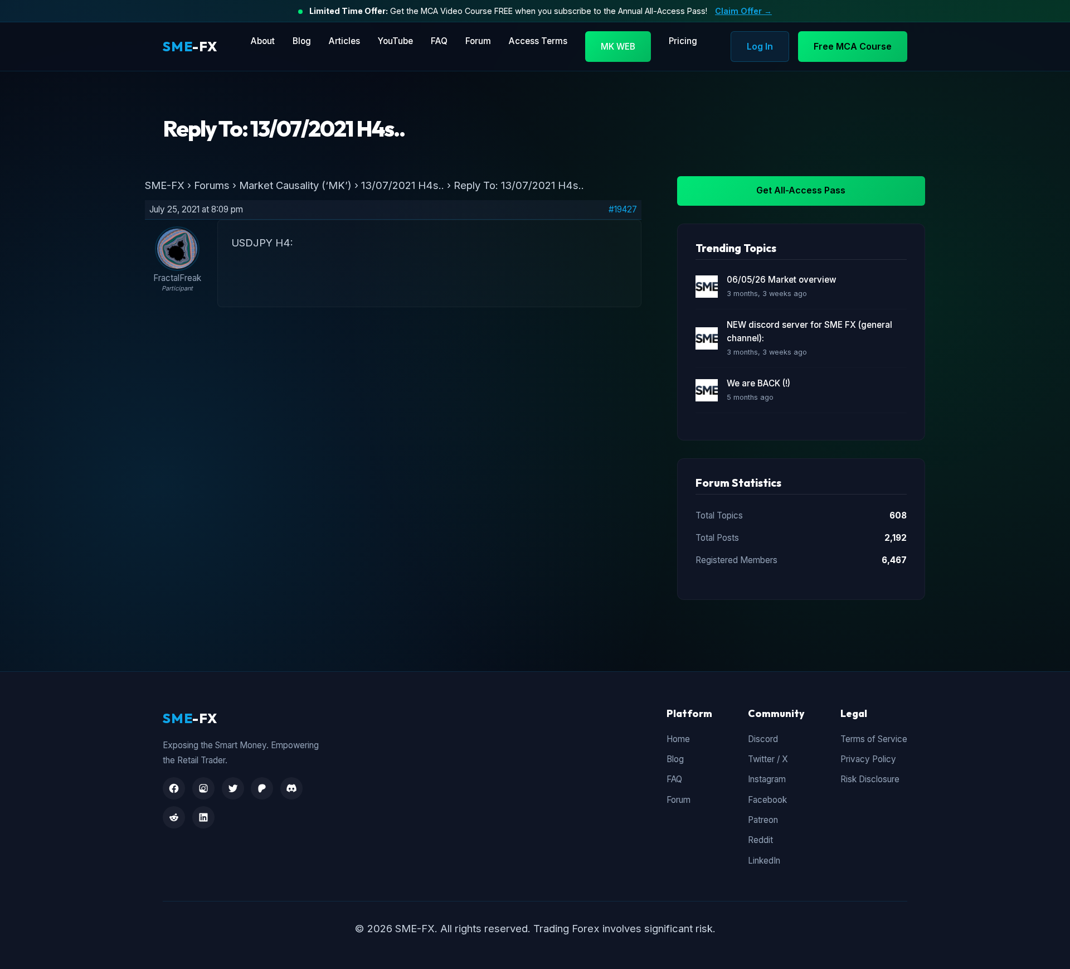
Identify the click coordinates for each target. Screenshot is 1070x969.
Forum (478, 41)
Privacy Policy (868, 759)
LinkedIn (764, 860)
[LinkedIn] (203, 817)
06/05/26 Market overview (781, 279)
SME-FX (164, 185)
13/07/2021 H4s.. (402, 185)
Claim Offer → (743, 11)
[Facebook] (174, 788)
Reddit (760, 840)
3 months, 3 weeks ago (767, 293)
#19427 (623, 210)
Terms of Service (873, 739)
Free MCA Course (853, 46)
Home (678, 739)
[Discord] (291, 788)
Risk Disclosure (869, 779)
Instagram (767, 779)
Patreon (763, 820)
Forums (212, 185)
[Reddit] (174, 817)
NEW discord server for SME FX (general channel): (809, 331)
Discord (763, 739)
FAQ (439, 41)
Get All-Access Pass (800, 190)
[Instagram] (203, 788)
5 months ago (750, 397)
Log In (760, 46)
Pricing (683, 41)
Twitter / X (768, 759)
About (263, 41)
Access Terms (538, 41)
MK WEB (618, 46)
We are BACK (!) (758, 383)
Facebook (767, 799)
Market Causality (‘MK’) (295, 185)
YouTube (395, 41)
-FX (190, 46)
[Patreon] (262, 788)
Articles (344, 41)
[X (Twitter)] (233, 788)
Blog (302, 41)
